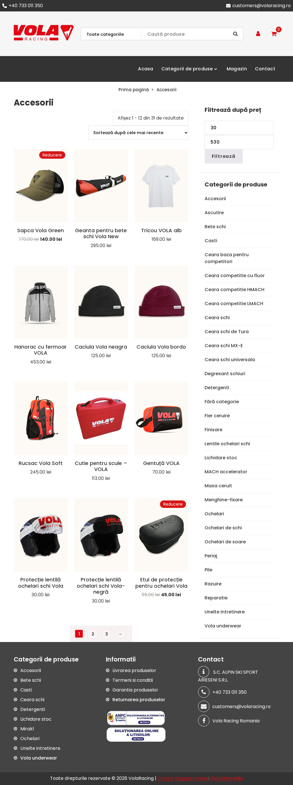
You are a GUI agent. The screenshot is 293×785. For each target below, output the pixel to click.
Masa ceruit (218, 485)
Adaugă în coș (161, 250)
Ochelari (214, 513)
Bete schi (215, 226)
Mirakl (27, 729)
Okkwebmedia (226, 778)
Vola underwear (223, 626)
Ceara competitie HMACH (234, 289)
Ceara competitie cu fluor (235, 275)
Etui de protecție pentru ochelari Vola (161, 582)
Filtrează (223, 156)
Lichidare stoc (221, 457)
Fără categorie (222, 401)
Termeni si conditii (132, 680)
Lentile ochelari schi (227, 443)
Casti (211, 240)
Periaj (211, 556)
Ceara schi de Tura (227, 331)
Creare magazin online (182, 778)
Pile (208, 570)
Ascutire (214, 212)
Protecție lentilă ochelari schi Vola (40, 582)
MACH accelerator (226, 471)
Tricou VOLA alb (161, 230)
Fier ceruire (217, 415)
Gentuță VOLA (161, 463)
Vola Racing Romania (236, 721)
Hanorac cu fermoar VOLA (40, 350)
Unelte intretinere (225, 612)
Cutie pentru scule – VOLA (101, 466)
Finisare (213, 429)
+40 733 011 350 (26, 5)
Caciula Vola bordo (161, 346)
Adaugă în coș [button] (41, 250)
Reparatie (216, 598)
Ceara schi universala (230, 359)
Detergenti (217, 387)
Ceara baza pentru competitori (227, 258)
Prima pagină (133, 90)
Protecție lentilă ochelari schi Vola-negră (101, 585)
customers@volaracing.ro (261, 5)
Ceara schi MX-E (224, 345)
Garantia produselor (135, 690)
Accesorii (215, 198)
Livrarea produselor (134, 670)
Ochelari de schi (223, 527)
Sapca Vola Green (40, 230)
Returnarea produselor (138, 699)
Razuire (213, 584)
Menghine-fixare (224, 499)
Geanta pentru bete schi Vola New (101, 233)
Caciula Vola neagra (101, 346)
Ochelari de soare (225, 541)
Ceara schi (217, 317)
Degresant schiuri (225, 373)
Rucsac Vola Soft (41, 463)
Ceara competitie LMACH (234, 303)
